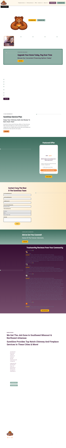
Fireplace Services (21, 2)
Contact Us (40, 2)
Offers (36, 2)
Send (17, 223)
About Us (45, 2)
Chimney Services (30, 2)
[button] (52, 3)
